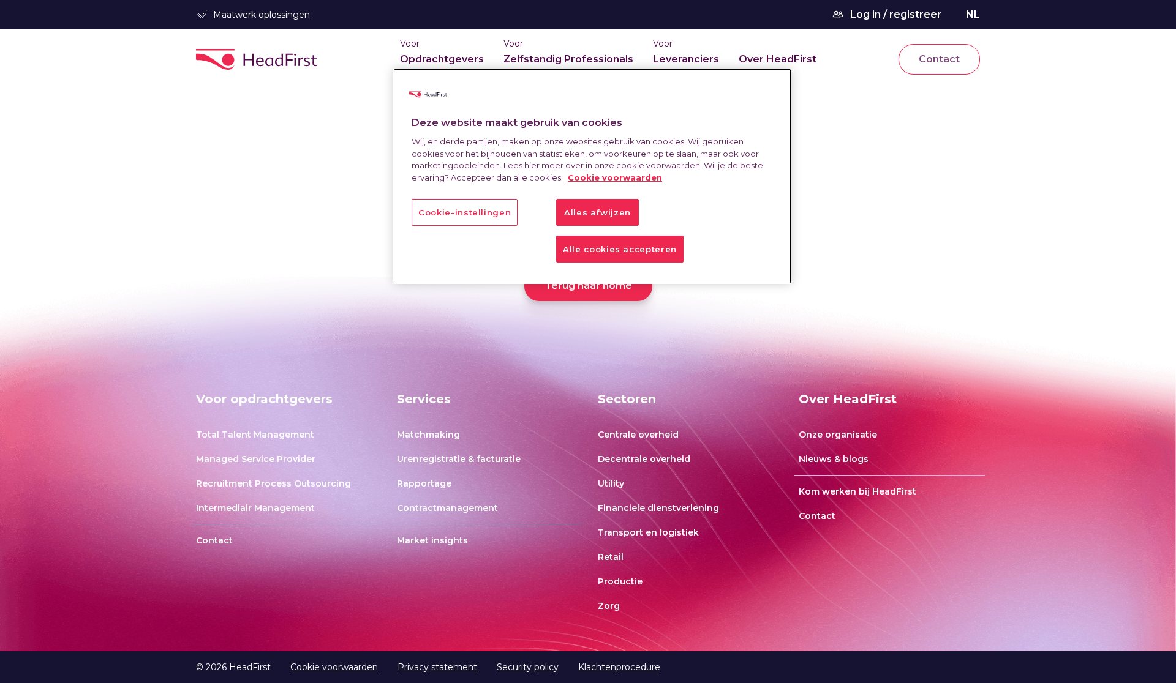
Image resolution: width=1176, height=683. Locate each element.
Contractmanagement (447, 507)
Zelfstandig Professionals (568, 59)
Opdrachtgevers (442, 59)
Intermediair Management (255, 507)
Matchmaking (428, 434)
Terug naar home (588, 285)
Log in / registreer (895, 14)
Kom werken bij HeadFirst (857, 491)
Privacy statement (437, 667)
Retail (611, 556)
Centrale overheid (638, 434)
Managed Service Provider (255, 459)
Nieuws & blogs (834, 459)
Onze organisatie (838, 434)
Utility (611, 483)
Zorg (609, 605)
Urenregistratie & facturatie (459, 459)
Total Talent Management (255, 434)
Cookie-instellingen (464, 212)
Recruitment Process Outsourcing (273, 483)
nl (973, 14)
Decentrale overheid (644, 459)
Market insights (432, 540)
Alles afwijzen (597, 212)
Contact (939, 59)
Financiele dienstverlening (658, 507)
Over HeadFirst (777, 59)
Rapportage (424, 483)
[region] (592, 177)
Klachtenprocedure (619, 667)
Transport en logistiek (648, 532)
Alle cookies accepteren (620, 249)
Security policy (528, 667)
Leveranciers (686, 59)
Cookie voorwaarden (334, 667)
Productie (620, 581)
